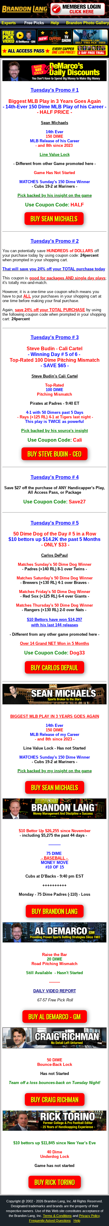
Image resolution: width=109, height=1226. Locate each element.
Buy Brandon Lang (55, 911)
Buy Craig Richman (54, 1099)
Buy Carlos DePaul (54, 667)
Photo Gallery (87, 23)
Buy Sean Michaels (54, 218)
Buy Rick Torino (55, 1182)
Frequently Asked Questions (50, 1220)
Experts (9, 23)
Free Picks (34, 23)
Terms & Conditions (57, 1216)
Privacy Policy (89, 1216)
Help (55, 23)
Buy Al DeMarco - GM (54, 1016)
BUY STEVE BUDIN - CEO (54, 453)
